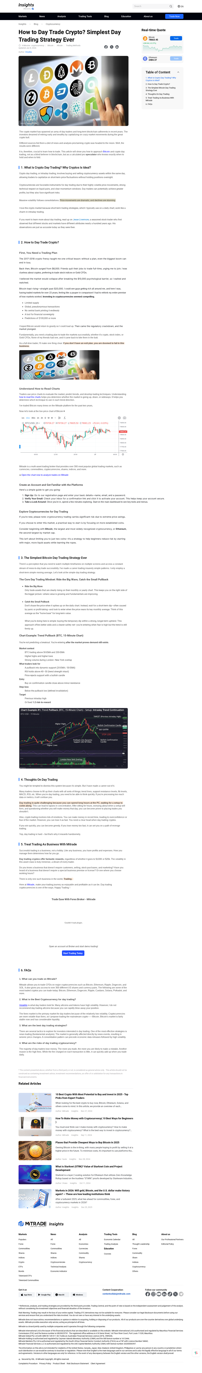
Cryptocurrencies (58, 1262)
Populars (22, 1239)
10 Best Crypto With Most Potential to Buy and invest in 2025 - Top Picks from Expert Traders (92, 1096)
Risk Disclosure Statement (78, 1363)
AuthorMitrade (62, 1111)
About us (148, 16)
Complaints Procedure (28, 1363)
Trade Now (174, 16)
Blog (106, 16)
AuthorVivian (61, 1183)
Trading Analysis (111, 1244)
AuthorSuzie (61, 1159)
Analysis (61, 16)
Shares (21, 1253)
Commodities (24, 1248)
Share (134, 1257)
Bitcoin (106, 151)
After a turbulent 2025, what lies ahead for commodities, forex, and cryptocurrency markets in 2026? (88, 1201)
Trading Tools (85, 16)
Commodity (84, 1253)
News (42, 16)
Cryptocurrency (53, 24)
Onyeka (28, 52)
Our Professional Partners (172, 1239)
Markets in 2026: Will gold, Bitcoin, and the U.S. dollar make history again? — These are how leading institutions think (93, 1192)
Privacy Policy (45, 1363)
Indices (22, 1257)
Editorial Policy (167, 1244)
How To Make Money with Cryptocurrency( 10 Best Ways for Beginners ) (94, 1120)
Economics (83, 1244)
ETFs (21, 1266)
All (52, 1239)
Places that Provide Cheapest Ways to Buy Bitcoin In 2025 (87, 1142)
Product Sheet (59, 1363)
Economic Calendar (112, 1239)
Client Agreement (98, 1363)
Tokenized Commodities (29, 1280)
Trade (176, 38)
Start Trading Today (73, 953)
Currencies (83, 1248)
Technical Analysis (58, 1266)
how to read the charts (30, 397)
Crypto (21, 1262)
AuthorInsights (62, 1207)
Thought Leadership (141, 1244)
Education (126, 16)
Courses (107, 1254)
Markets (23, 16)
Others (135, 1271)
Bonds (21, 1271)
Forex (21, 1244)
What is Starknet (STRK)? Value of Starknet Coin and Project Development (89, 1168)
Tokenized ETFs (25, 1276)
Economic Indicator (59, 1271)
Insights (22, 24)
